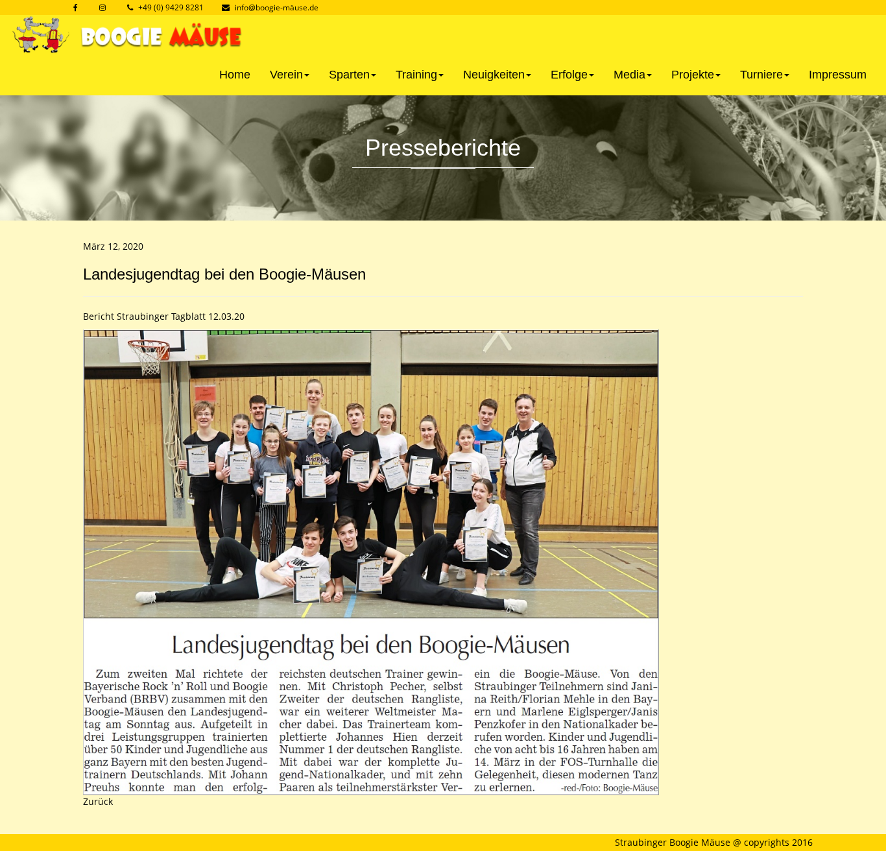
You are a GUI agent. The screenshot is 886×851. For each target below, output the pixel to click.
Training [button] (416, 74)
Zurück (98, 801)
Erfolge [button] (569, 74)
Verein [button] (286, 74)
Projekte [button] (692, 74)
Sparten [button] (349, 74)
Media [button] (629, 74)
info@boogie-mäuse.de (276, 7)
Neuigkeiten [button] (494, 74)
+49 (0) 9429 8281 (171, 7)
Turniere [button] (761, 74)
